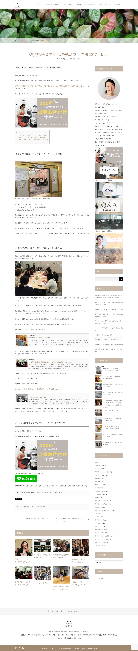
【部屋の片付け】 (99, 462)
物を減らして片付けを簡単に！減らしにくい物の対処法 (109, 344)
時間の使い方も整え (100, 520)
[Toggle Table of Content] (45, 132)
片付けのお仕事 (99, 523)
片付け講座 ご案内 (100, 545)
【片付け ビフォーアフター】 (103, 532)
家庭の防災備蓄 (99, 507)
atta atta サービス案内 (52, 4)
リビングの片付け (99, 468)
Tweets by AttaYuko (100, 579)
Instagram (25, 492)
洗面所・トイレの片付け (101, 484)
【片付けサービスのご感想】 (102, 536)
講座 (44, 507)
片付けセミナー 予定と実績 (85, 4)
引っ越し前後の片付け (100, 494)
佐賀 (41, 507)
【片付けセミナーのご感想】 (102, 539)
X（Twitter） (43, 492)
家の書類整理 (98, 488)
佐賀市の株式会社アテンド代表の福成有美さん (29, 86)
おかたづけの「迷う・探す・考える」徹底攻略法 (32, 137)
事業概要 (117, 4)
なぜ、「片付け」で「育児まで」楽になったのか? (34, 520)
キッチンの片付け (99, 465)
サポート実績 (68, 4)
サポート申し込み (104, 4)
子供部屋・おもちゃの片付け (102, 472)
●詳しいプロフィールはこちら (104, 139)
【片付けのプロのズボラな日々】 (103, 510)
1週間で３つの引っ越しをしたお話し (104, 335)
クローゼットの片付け (100, 475)
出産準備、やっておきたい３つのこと (40, 338)
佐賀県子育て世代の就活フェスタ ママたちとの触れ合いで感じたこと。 (51, 362)
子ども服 (97, 497)
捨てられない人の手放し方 (101, 504)
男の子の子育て (99, 526)
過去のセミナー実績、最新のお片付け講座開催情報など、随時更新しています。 (38, 389)
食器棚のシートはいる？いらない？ (112, 410)
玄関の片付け (98, 481)
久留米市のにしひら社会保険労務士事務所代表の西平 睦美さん (62, 86)
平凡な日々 (97, 516)
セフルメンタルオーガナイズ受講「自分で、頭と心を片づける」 (70, 520)
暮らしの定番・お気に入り (101, 500)
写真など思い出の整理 (100, 491)
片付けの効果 (98, 513)
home (38, 4)
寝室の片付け (98, 478)
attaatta (35, 75)
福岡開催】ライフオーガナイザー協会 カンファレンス (109, 309)
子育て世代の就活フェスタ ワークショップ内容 (32, 135)
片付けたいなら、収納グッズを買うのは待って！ (107, 339)
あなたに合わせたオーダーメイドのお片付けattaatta (33, 139)
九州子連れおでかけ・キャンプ (103, 529)
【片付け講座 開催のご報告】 (73, 59)
